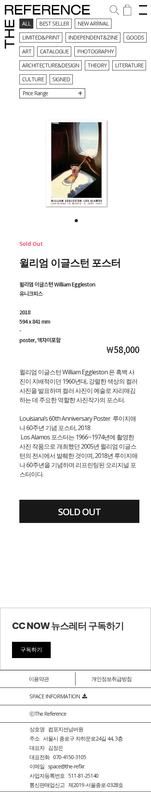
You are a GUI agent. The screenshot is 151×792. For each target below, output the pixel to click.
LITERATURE (129, 65)
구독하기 (31, 649)
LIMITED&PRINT (41, 37)
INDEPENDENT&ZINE (93, 37)
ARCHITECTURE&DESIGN (50, 65)
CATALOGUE (54, 51)
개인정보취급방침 (111, 678)
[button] (76, 220)
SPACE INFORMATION (55, 696)
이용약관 (39, 678)
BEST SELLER (54, 23)
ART (26, 51)
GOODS (135, 37)
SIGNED (61, 79)
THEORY (97, 65)
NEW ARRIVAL (93, 23)
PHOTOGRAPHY (95, 51)
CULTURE (33, 79)
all (26, 23)
